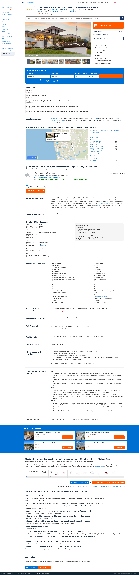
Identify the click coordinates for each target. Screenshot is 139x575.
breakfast (99, 205)
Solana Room (30, 476)
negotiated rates (99, 466)
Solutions (100, 2)
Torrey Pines (60, 120)
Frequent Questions (7, 48)
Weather (4, 46)
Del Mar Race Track (95, 137)
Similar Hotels (6, 41)
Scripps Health (94, 157)
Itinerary (4, 38)
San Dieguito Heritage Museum (99, 150)
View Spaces (42, 245)
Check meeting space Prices (79, 482)
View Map (40, 11)
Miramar (95, 118)
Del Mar (58, 118)
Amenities (5, 22)
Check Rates (45, 567)
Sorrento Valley (94, 151)
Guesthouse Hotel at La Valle (95, 443)
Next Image (86, 39)
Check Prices (6, 9)
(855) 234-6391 (46, 573)
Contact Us (4, 573)
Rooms (77, 73)
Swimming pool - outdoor (101, 296)
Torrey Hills (93, 155)
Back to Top (6, 53)
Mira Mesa (93, 160)
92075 (63, 10)
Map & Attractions (7, 14)
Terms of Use (15, 573)
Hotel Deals (81, 2)
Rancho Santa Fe (95, 153)
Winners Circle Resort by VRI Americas (47, 433)
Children (94, 73)
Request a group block (52, 81)
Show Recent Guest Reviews (35, 190)
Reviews (4, 17)
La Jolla (53, 118)
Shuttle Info (5, 24)
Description (5, 19)
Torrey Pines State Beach (97, 146)
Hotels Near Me (28, 573)
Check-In (30, 73)
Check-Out (54, 73)
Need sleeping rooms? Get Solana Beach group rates (108, 482)
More (106, 2)
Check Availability (111, 76)
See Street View (32, 157)
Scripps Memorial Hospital (97, 148)
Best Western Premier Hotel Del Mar (97, 433)
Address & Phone (7, 7)
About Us (9, 573)
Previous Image (30, 39)
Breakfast (4, 26)
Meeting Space (6, 43)
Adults (85, 73)
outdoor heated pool (105, 203)
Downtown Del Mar (95, 141)
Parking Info (5, 31)
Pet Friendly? (6, 29)
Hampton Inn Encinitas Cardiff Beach (46, 443)
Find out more (32, 567)
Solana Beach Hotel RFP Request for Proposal (83, 486)
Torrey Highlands (95, 158)
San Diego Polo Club (96, 143)
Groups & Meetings (7, 51)
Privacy (22, 573)
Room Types (5, 12)
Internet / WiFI (6, 34)
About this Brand (7, 36)
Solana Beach (56, 10)
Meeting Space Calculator (117, 486)
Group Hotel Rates (91, 2)
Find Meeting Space (103, 486)
